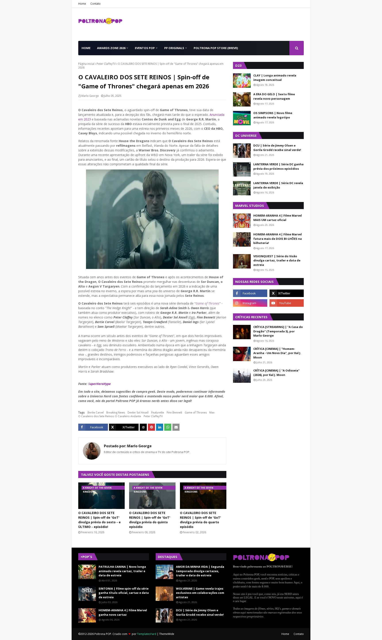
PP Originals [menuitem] (174, 48)
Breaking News (115, 412)
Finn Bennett (174, 412)
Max (211, 412)
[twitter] (286, 293)
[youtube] (286, 303)
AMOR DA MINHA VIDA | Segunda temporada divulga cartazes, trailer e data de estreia (200, 571)
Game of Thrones (207, 303)
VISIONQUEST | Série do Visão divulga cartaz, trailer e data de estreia (276, 260)
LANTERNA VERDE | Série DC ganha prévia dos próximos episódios (278, 166)
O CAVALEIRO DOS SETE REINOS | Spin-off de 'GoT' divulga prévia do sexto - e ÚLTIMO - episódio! (99, 520)
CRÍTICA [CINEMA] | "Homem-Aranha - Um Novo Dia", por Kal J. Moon (277, 353)
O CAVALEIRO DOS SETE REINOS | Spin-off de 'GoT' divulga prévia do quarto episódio (200, 520)
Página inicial (86, 64)
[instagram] (250, 303)
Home (82, 4)
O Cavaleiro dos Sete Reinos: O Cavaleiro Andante (109, 416)
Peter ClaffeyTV (106, 64)
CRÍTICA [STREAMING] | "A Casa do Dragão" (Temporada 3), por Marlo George (278, 331)
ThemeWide (166, 634)
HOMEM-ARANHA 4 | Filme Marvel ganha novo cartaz (123, 612)
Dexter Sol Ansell (138, 412)
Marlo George (90, 96)
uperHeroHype (99, 384)
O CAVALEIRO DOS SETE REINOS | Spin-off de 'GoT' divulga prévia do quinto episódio (149, 520)
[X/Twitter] (124, 427)
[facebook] (250, 293)
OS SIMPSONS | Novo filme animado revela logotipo (272, 115)
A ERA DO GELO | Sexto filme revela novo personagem (274, 96)
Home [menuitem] (86, 48)
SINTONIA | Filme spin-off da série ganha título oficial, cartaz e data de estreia (124, 593)
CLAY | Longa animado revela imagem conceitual (274, 77)
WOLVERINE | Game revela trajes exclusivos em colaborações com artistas (200, 593)
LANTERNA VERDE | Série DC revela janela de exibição (278, 185)
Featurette (157, 412)
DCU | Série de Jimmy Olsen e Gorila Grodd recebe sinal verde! (277, 147)
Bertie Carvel (96, 412)
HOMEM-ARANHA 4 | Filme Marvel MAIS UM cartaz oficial (277, 217)
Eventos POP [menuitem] (145, 48)
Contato (95, 4)
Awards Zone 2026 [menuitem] (111, 48)
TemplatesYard (146, 634)
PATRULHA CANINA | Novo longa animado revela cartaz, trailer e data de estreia (122, 571)
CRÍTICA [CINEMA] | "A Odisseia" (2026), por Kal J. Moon (276, 372)
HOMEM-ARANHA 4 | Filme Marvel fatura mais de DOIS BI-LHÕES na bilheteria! (277, 238)
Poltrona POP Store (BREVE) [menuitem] (216, 48)
